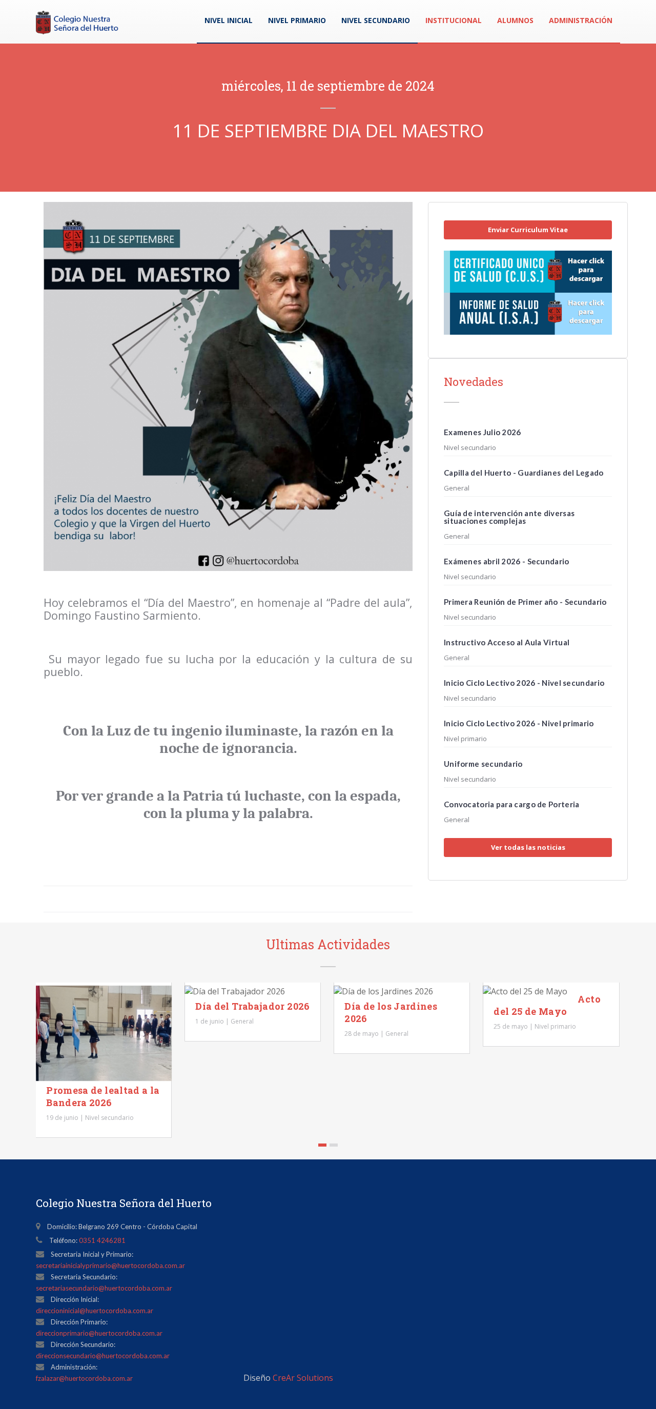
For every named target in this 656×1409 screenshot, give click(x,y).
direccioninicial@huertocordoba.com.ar (94, 1310)
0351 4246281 (102, 1240)
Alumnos (515, 20)
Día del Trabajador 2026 (252, 1006)
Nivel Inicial (228, 20)
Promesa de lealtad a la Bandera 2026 (102, 1096)
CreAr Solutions (303, 1377)
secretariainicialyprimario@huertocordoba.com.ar (110, 1265)
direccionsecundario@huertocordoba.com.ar (103, 1356)
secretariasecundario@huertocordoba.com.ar (104, 1288)
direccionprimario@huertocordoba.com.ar (99, 1333)
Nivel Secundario (375, 20)
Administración (580, 20)
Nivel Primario (297, 20)
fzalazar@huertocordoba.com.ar (84, 1378)
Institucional (453, 20)
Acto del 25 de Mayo (547, 1005)
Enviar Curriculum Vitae (528, 229)
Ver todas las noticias (528, 847)
